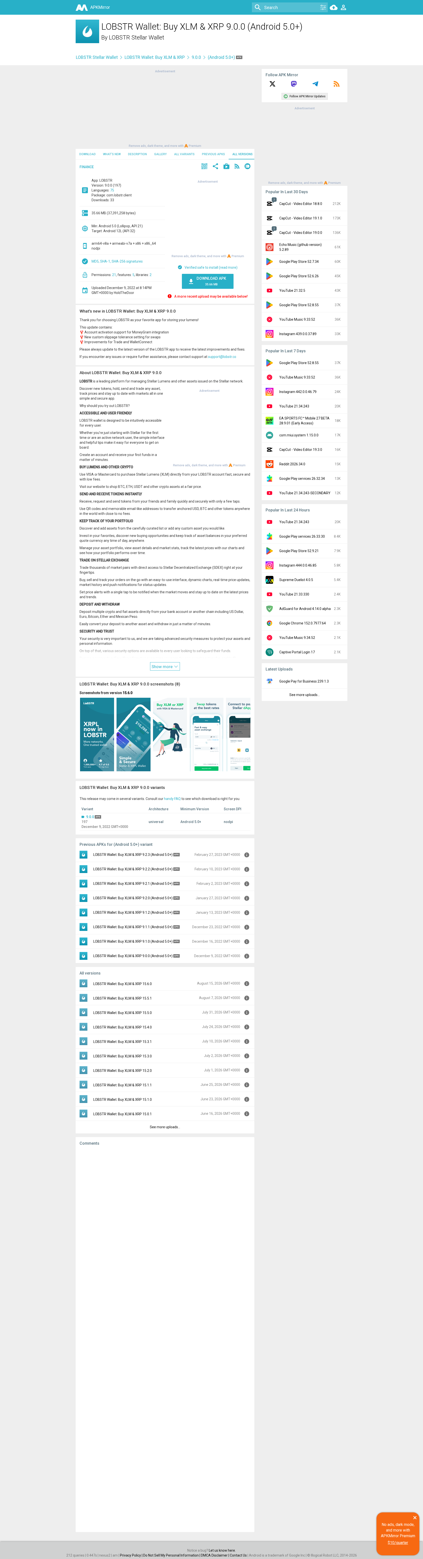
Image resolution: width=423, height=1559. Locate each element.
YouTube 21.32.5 (292, 290)
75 (112, 190)
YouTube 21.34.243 (294, 406)
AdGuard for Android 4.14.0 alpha (305, 609)
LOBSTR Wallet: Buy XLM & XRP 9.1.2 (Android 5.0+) (133, 912)
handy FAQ (172, 799)
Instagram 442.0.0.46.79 (298, 392)
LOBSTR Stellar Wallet (136, 37)
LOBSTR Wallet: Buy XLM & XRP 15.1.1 (122, 1085)
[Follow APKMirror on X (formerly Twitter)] (272, 86)
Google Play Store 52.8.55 (299, 305)
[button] (204, 166)
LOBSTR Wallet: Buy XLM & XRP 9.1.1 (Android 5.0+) (133, 927)
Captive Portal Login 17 (297, 652)
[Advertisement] (165, 108)
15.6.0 (127, 693)
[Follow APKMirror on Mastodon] (294, 86)
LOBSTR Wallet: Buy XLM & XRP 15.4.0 (122, 1027)
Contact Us (238, 1555)
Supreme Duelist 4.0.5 (296, 580)
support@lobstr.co (222, 357)
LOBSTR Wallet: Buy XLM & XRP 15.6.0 (122, 984)
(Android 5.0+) (222, 57)
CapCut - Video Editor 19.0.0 (300, 233)
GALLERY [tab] (160, 154)
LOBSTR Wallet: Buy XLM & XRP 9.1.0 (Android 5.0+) (133, 941)
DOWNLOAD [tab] (87, 154)
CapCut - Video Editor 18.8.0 (300, 204)
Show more (163, 666)
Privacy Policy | (131, 1555)
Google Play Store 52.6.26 (299, 276)
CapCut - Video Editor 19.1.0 (300, 218)
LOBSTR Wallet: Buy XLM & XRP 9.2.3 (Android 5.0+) (133, 855)
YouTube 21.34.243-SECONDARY (304, 493)
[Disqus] (165, 1339)
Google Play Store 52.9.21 (299, 551)
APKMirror (100, 7)
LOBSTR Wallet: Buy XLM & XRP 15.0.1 (122, 1114)
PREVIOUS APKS (213, 154)
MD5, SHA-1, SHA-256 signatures (117, 261)
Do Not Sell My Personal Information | (172, 1555)
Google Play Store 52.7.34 (299, 262)
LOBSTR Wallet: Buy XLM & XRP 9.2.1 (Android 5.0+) (133, 884)
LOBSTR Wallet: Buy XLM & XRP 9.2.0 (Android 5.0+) (133, 898)
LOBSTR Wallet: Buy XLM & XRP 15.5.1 (122, 998)
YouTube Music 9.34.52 (297, 638)
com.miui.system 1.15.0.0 (298, 435)
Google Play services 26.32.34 (302, 479)
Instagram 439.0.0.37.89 (298, 334)
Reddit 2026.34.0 (292, 464)
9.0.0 (196, 57)
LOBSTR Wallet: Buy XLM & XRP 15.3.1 (122, 1042)
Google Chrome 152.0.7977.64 (302, 623)
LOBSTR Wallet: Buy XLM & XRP (155, 57)
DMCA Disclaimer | (215, 1555)
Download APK (211, 281)
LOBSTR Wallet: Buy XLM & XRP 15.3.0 (122, 1056)
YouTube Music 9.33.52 (297, 319)
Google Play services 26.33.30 (302, 536)
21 (114, 275)
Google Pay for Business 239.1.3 (304, 681)
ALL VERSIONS (242, 154)
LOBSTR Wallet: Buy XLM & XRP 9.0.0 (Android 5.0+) (133, 956)
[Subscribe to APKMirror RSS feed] (337, 86)
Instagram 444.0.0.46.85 (298, 565)
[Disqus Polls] (165, 1211)
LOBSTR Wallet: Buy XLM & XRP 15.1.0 (122, 1100)
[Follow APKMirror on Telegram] (315, 86)
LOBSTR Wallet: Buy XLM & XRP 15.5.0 (122, 1013)
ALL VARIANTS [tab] (184, 154)
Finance (87, 167)
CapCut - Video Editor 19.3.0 (300, 450)
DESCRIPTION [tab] (137, 154)
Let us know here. (222, 1550)
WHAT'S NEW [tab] (112, 154)
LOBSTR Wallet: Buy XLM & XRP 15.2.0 (122, 1071)
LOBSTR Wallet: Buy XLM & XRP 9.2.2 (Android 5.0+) (133, 869)
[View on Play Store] (226, 166)
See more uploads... (165, 1127)
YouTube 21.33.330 (294, 594)
